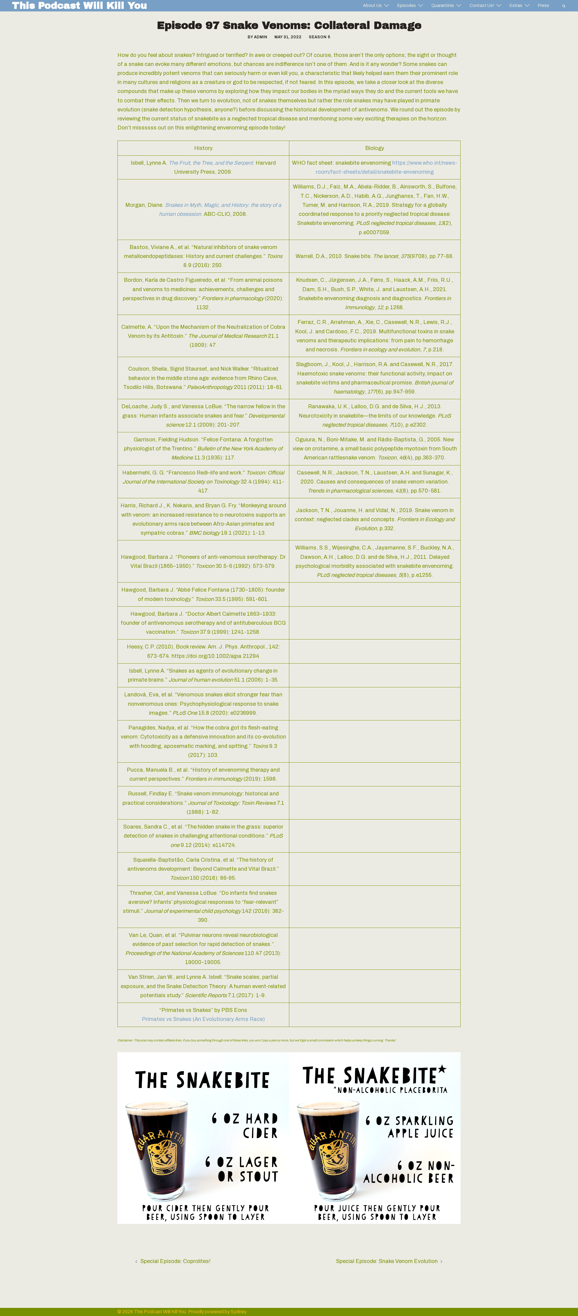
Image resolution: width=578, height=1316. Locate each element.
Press (543, 5)
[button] (564, 6)
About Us (372, 5)
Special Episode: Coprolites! (175, 1261)
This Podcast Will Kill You (79, 5)
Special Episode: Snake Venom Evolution (387, 1261)
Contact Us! (482, 5)
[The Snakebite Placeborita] (375, 1138)
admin (260, 37)
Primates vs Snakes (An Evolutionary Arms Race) (203, 1019)
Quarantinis (442, 5)
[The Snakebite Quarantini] (203, 1138)
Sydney (239, 1311)
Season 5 (319, 37)
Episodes (406, 5)
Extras (516, 5)
